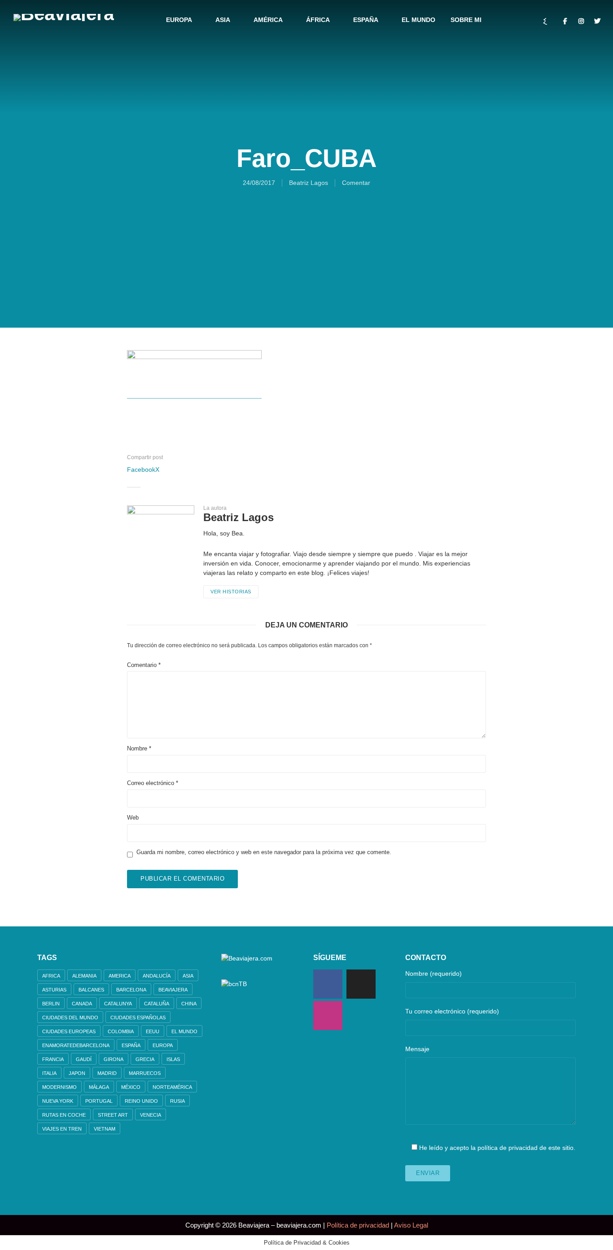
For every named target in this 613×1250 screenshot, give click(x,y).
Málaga (99, 1087)
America (120, 975)
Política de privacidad (358, 1225)
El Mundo (418, 19)
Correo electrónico (152, 783)
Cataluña (156, 1003)
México (130, 1087)
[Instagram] (327, 1015)
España (365, 19)
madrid (107, 1073)
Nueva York (57, 1101)
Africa (51, 975)
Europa (179, 19)
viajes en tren (62, 1129)
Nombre (139, 748)
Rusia (177, 1101)
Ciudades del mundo (70, 1017)
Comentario (144, 665)
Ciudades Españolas (138, 1017)
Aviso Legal (411, 1225)
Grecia (145, 1059)
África (318, 19)
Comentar (356, 182)
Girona (113, 1059)
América (268, 19)
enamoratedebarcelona (75, 1045)
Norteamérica (172, 1087)
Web (133, 817)
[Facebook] (327, 984)
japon (77, 1073)
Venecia (150, 1115)
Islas (173, 1059)
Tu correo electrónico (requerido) (452, 1011)
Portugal (99, 1101)
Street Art (113, 1115)
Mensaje (417, 1049)
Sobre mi (466, 19)
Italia (49, 1073)
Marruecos (145, 1073)
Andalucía (157, 975)
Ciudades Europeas (69, 1031)
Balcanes (91, 989)
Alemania (84, 975)
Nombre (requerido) (433, 973)
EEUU (152, 1031)
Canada (82, 1003)
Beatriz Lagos (308, 182)
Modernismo (59, 1087)
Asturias (54, 989)
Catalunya (118, 1003)
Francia (53, 1059)
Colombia (121, 1031)
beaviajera (173, 989)
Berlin (51, 1003)
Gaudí (84, 1059)
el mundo (184, 1031)
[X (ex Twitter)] (361, 984)
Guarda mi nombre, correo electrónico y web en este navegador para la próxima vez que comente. (263, 852)
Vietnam (104, 1129)
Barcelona (131, 989)
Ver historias (230, 591)
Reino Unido (141, 1101)
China (189, 1003)
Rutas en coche (64, 1115)
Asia (222, 19)
